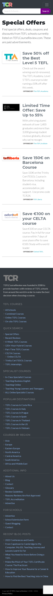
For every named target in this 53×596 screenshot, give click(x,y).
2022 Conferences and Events (19, 540)
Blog (7, 480)
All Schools (10, 310)
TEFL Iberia (38, 199)
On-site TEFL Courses (16, 321)
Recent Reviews (12, 337)
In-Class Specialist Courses (18, 377)
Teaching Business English (17, 380)
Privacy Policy (7, 593)
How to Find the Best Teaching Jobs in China (26, 576)
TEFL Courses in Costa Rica (18, 405)
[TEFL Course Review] (7, 4)
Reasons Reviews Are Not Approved (22, 495)
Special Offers (12, 334)
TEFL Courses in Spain (16, 416)
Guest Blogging (12, 523)
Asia (7, 440)
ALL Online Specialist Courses (19, 392)
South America (12, 459)
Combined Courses (14, 313)
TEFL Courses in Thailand (17, 420)
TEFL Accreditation (14, 499)
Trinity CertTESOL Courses (18, 360)
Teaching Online (13, 384)
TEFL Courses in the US (16, 424)
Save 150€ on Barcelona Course (36, 162)
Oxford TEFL (38, 252)
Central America (13, 456)
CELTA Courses (12, 353)
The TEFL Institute (40, 143)
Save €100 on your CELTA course (36, 218)
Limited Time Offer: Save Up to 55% (36, 110)
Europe (8, 444)
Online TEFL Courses (15, 317)
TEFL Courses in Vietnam (17, 428)
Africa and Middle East (16, 463)
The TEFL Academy (41, 91)
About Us (10, 476)
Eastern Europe (12, 448)
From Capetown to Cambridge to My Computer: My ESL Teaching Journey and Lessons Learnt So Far (25, 547)
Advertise (10, 503)
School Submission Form (17, 519)
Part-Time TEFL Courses (17, 349)
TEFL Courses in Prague (16, 412)
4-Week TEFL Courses (16, 341)
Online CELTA (14, 356)
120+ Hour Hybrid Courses (18, 345)
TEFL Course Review (19, 591)
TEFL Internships (13, 364)
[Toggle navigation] (47, 5)
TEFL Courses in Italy (15, 408)
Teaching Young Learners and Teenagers (24, 388)
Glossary (9, 487)
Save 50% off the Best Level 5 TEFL (35, 58)
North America (12, 452)
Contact (9, 484)
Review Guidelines (14, 491)
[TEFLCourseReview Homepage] (26, 279)
